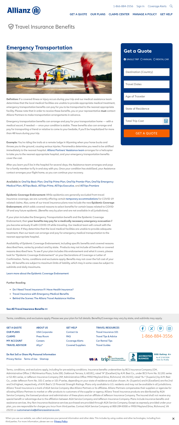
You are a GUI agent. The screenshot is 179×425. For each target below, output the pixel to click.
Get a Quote (146, 133)
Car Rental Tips (104, 340)
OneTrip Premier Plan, (78, 181)
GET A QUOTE (14, 327)
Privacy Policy (60, 421)
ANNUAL (147, 59)
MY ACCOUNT (14, 340)
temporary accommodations (82, 198)
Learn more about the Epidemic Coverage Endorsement (37, 273)
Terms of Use (30, 359)
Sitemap (44, 359)
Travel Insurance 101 (107, 332)
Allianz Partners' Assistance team (65, 150)
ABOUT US (42, 327)
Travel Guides (103, 345)
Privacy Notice (14, 359)
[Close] (173, 419)
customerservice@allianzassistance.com (38, 410)
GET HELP (71, 327)
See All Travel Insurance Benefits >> (27, 308)
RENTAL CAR (162, 59)
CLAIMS (10, 336)
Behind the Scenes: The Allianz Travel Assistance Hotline (44, 298)
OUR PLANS (13, 332)
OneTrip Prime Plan (54, 181)
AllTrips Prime (45, 185)
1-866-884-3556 (157, 335)
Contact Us (72, 332)
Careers (40, 340)
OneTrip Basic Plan (32, 181)
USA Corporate (44, 332)
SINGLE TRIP (132, 59)
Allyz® (39, 345)
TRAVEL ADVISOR (16, 345)
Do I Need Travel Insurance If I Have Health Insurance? (43, 289)
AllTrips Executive (64, 185)
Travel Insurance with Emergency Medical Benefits (41, 293)
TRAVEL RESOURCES (107, 327)
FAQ (68, 336)
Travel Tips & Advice (106, 336)
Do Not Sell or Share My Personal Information (31, 354)
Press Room (42, 336)
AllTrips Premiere (89, 185)
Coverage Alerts (74, 340)
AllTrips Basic (30, 185)
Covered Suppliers (76, 345)
